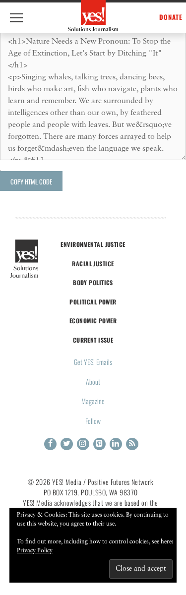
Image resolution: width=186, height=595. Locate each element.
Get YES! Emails (93, 362)
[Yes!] (93, 15)
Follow (93, 421)
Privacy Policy (35, 551)
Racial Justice (93, 263)
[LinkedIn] (116, 444)
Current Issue (93, 340)
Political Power (92, 302)
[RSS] (132, 444)
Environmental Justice (93, 244)
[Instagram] (83, 444)
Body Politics (93, 282)
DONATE (171, 17)
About (93, 381)
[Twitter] (67, 444)
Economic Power (93, 320)
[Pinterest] (99, 444)
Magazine (93, 401)
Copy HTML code (31, 181)
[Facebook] (50, 444)
